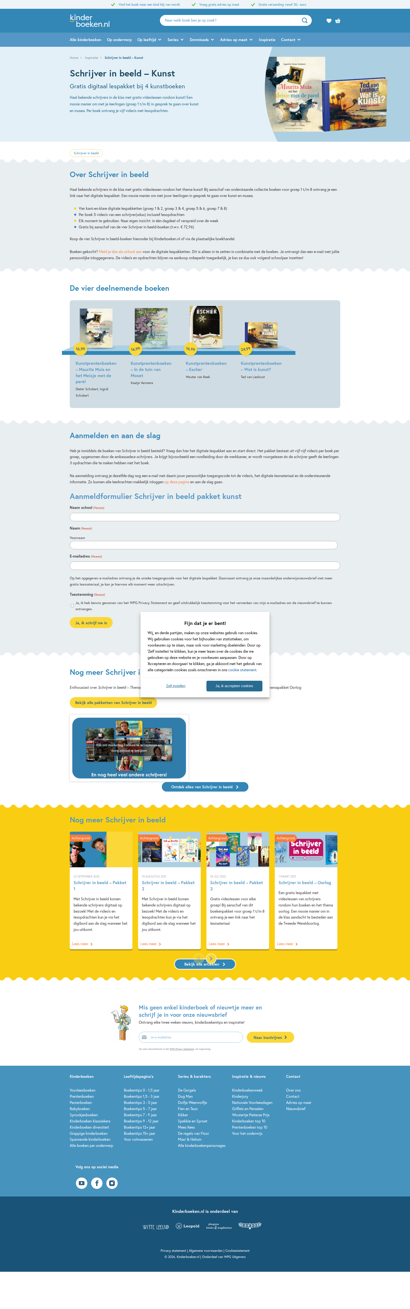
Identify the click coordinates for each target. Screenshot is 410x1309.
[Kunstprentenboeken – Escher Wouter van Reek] (206, 343)
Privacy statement (173, 1250)
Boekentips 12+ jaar (139, 1127)
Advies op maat (233, 39)
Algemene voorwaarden (206, 1250)
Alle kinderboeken (85, 39)
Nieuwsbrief (295, 1108)
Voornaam (77, 537)
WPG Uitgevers (235, 1256)
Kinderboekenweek (247, 1090)
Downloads (199, 39)
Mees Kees (186, 1127)
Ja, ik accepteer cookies (234, 686)
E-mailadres (86, 556)
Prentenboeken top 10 (249, 1127)
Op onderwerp (119, 39)
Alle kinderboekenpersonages (201, 1145)
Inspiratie (267, 39)
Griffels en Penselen (247, 1108)
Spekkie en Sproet (192, 1120)
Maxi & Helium (189, 1139)
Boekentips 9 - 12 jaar (141, 1120)
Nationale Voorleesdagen (252, 1102)
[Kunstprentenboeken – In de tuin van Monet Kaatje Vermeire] (151, 346)
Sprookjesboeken (84, 1114)
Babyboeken (80, 1108)
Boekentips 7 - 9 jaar (140, 1114)
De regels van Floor (193, 1133)
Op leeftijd (146, 39)
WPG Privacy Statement (182, 1049)
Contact (288, 39)
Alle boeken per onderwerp (91, 1145)
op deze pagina (176, 481)
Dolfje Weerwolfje (192, 1102)
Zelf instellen (175, 686)
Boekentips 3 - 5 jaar (140, 1102)
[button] (211, 958)
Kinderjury (240, 1096)
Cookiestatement (237, 1250)
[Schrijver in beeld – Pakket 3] (237, 890)
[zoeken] (306, 20)
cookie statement (242, 669)
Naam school (87, 507)
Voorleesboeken (82, 1090)
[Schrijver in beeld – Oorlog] (306, 890)
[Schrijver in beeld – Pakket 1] (101, 890)
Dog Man (185, 1096)
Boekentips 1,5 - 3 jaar (141, 1096)
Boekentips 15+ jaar (139, 1133)
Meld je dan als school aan (120, 251)
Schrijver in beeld (86, 153)
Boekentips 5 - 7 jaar (140, 1108)
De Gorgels (187, 1090)
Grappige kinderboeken (88, 1133)
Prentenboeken (82, 1096)
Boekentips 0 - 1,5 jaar (141, 1090)
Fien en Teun (188, 1108)
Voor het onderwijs (247, 1133)
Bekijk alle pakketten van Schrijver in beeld (113, 702)
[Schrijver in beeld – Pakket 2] (169, 890)
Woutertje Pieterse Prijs (251, 1114)
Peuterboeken (81, 1102)
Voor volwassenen (138, 1139)
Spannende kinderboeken (90, 1139)
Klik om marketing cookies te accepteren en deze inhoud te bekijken (129, 747)
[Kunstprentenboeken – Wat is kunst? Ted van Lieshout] (261, 343)
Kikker (183, 1114)
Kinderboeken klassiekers (90, 1120)
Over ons (293, 1090)
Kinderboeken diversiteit (89, 1127)
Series (173, 39)
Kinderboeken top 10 (248, 1120)
